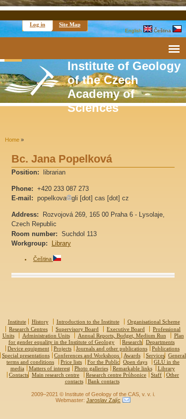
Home (12, 140)
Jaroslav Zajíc (103, 400)
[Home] (31, 93)
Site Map (69, 24)
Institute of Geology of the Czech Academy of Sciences (124, 86)
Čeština (163, 30)
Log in (37, 24)
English (134, 30)
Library (61, 243)
